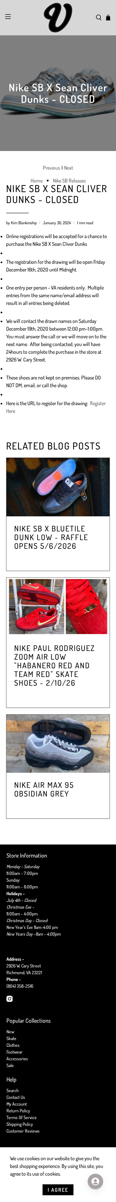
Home (37, 180)
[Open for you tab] (95, 1181)
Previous (51, 167)
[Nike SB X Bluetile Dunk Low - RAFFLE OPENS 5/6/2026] (58, 487)
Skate (11, 1038)
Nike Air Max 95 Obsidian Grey (44, 789)
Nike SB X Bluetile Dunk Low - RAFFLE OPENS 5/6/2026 (51, 537)
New (10, 1031)
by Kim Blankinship (21, 222)
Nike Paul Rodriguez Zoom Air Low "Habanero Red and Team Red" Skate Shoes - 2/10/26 (54, 665)
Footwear (14, 1052)
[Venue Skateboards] (58, 18)
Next (68, 167)
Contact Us (15, 1097)
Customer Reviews (23, 1131)
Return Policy (18, 1110)
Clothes (13, 1045)
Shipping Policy (19, 1124)
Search (12, 1090)
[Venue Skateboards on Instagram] (9, 1000)
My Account (16, 1104)
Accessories (17, 1058)
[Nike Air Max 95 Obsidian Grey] (58, 744)
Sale (10, 1065)
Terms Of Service (21, 1117)
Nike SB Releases (69, 180)
